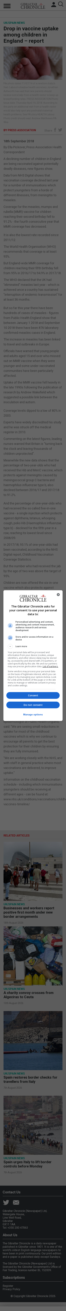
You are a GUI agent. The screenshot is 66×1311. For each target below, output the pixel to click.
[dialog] (33, 655)
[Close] (58, 594)
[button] (33, 646)
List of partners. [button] (50, 666)
